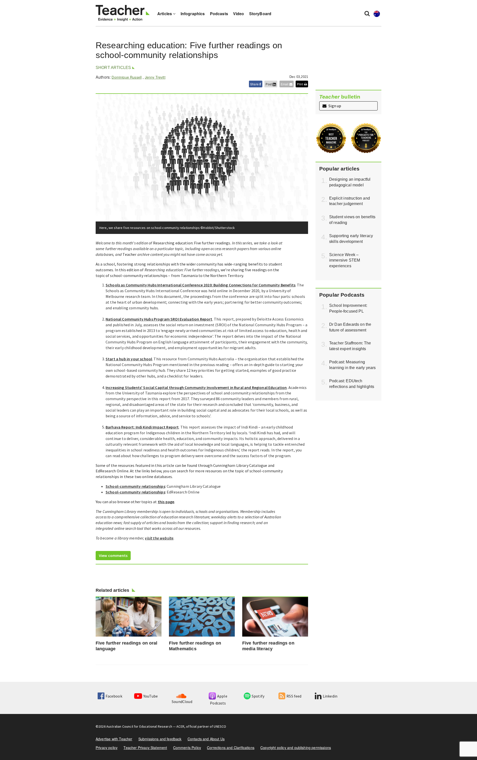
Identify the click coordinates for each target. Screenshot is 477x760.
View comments (113, 555)
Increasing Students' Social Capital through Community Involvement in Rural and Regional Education (196, 387)
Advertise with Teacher (114, 738)
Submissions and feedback (160, 738)
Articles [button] (165, 13)
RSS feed (293, 696)
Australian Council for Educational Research (139, 726)
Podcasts (219, 13)
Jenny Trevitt (155, 77)
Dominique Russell (127, 77)
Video (238, 13)
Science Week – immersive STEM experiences (344, 260)
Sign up (334, 105)
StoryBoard (260, 13)
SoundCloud (182, 701)
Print (300, 84)
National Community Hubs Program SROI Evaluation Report (159, 319)
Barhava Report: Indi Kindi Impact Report (142, 427)
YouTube (150, 696)
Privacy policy (107, 747)
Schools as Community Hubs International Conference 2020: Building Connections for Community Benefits (200, 284)
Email (285, 84)
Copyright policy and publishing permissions (295, 747)
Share (254, 84)
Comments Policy (187, 747)
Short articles (113, 67)
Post (269, 84)
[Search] (367, 13)
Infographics (193, 13)
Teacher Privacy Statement (145, 747)
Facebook (114, 696)
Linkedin (330, 696)
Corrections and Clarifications (230, 747)
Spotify (258, 696)
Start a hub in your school (129, 358)
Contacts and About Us (206, 738)
